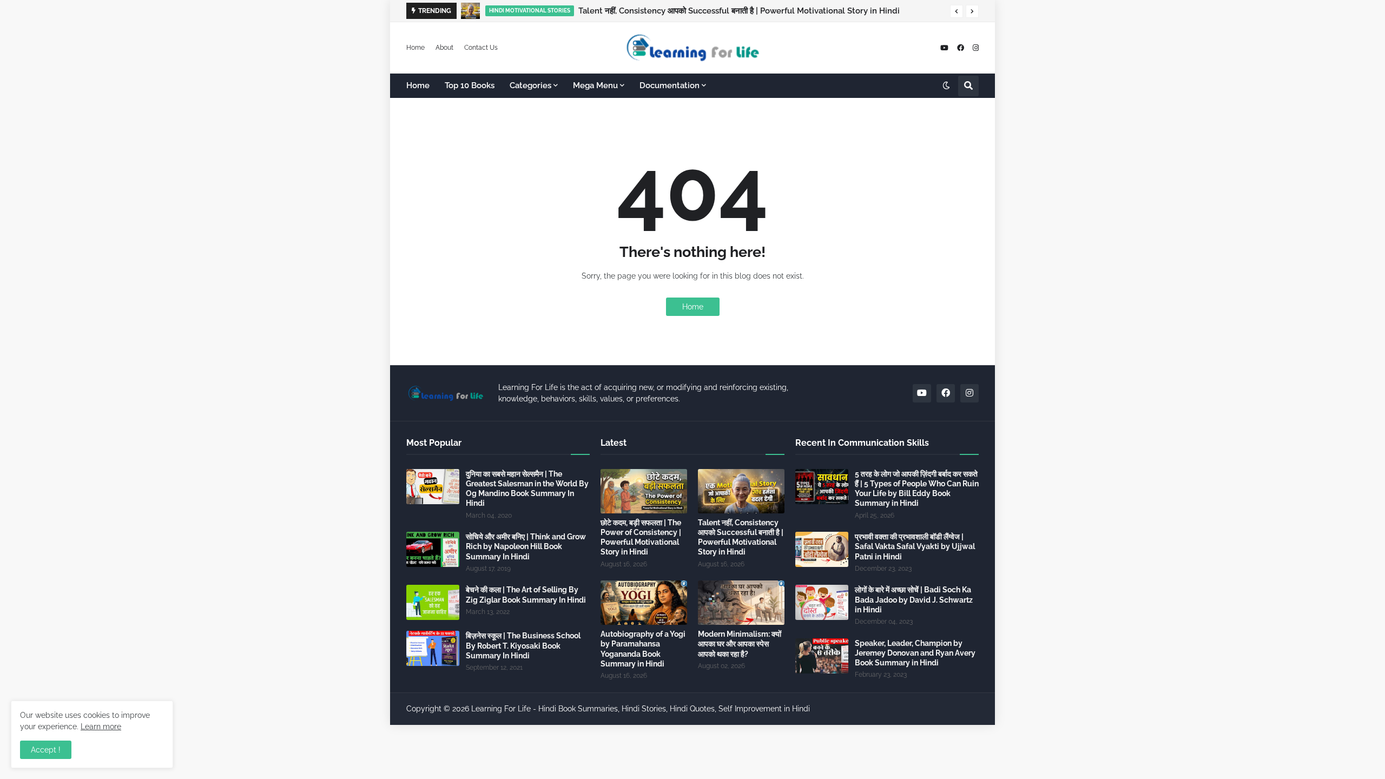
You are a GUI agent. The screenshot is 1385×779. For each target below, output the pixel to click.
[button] (956, 11)
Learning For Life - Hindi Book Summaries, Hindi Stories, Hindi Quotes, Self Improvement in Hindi (640, 708)
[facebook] (960, 47)
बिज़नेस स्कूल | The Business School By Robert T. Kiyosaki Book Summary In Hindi (523, 645)
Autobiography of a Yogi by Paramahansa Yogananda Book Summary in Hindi (643, 649)
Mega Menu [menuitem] (595, 85)
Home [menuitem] (418, 85)
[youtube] (944, 47)
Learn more (101, 726)
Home (415, 47)
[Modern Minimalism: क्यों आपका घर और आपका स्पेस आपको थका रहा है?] (741, 602)
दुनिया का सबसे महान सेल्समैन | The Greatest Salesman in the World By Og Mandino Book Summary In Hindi (527, 489)
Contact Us (481, 47)
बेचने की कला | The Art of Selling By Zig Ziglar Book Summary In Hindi (526, 594)
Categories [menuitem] (530, 85)
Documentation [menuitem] (669, 85)
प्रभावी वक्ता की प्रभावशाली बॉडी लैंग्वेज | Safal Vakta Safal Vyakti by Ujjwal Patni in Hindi (915, 546)
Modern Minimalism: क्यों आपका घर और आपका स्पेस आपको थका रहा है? (739, 644)
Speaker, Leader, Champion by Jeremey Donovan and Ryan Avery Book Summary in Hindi (915, 653)
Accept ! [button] (46, 749)
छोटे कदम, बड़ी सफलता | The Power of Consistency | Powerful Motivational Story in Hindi (641, 537)
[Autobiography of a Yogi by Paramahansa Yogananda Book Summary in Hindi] (644, 602)
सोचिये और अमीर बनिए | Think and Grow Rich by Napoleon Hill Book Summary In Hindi (526, 546)
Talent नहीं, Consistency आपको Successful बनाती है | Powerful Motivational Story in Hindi (739, 11)
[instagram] (976, 47)
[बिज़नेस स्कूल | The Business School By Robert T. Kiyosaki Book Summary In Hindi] (432, 648)
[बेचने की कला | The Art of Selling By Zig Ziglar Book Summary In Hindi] (432, 602)
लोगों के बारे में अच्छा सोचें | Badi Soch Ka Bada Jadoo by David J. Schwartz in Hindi (914, 599)
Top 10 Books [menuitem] (469, 85)
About (444, 47)
